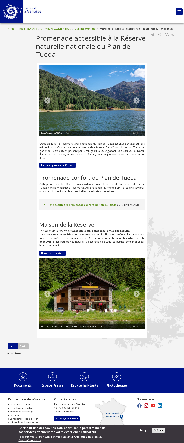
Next (136, 100)
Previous (47, 100)
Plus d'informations (29, 440)
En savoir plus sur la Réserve (57, 165)
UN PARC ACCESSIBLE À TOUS (56, 28)
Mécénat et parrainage (21, 411)
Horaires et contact (52, 253)
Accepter (145, 430)
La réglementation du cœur (24, 418)
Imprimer (153, 34)
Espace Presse (52, 385)
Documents (23, 385)
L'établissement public (21, 408)
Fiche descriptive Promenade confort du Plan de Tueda (82, 204)
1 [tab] (134, 133)
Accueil (11, 28)
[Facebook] (139, 405)
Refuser (158, 430)
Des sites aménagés (85, 28)
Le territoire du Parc (20, 404)
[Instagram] (146, 405)
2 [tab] (137, 133)
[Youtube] (153, 405)
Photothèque (116, 385)
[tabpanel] (92, 101)
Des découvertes (28, 28)
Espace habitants (84, 385)
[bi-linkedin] (160, 405)
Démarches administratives (24, 422)
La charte (14, 415)
